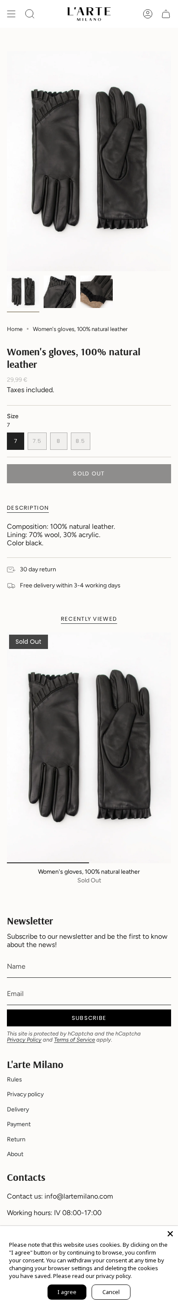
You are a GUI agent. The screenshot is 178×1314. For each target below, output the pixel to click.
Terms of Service (74, 1039)
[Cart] (166, 14)
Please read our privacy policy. (92, 1276)
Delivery (18, 1109)
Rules (14, 1079)
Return (16, 1139)
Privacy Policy (24, 1039)
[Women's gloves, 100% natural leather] (89, 747)
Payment (19, 1124)
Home (14, 328)
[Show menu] (11, 14)
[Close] (170, 1233)
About (15, 1154)
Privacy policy (25, 1094)
